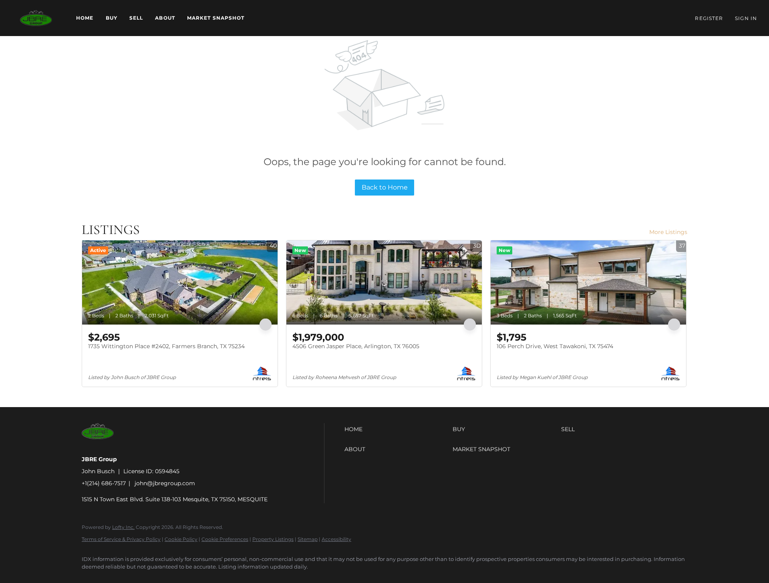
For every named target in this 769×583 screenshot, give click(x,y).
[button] (36, 18)
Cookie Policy (181, 539)
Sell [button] (136, 18)
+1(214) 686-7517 (104, 483)
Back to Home (385, 187)
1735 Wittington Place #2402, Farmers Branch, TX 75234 (166, 346)
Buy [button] (111, 18)
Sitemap (308, 539)
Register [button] (709, 18)
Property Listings (273, 539)
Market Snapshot (216, 18)
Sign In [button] (746, 18)
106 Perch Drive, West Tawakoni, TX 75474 (555, 346)
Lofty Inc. (123, 527)
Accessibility (336, 539)
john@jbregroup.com (165, 483)
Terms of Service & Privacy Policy (121, 539)
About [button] (165, 18)
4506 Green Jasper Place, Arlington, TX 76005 (355, 346)
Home (84, 18)
